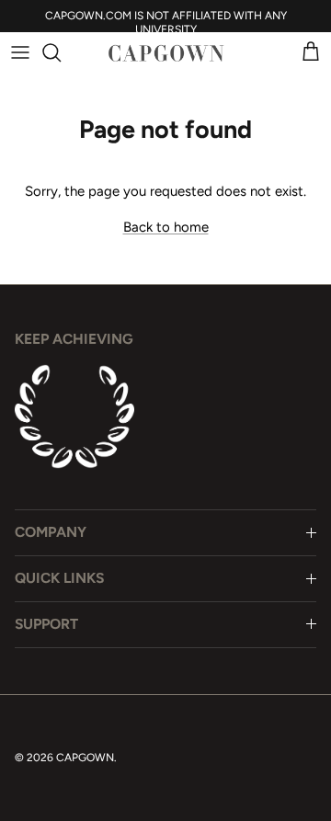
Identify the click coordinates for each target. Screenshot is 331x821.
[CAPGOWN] (165, 52)
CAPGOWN (85, 757)
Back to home (166, 227)
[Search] (60, 52)
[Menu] (20, 52)
